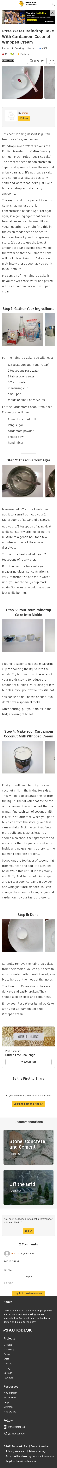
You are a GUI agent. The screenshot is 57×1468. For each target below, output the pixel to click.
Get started (10, 1397)
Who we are (10, 1411)
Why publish (10, 1393)
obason (15, 1253)
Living (7, 1368)
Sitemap (8, 1407)
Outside (8, 1373)
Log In (28, 1231)
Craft (6, 1359)
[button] (4, 4)
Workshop (9, 1349)
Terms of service (40, 1446)
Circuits (8, 1345)
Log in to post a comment (28, 1293)
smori (8, 48)
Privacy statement (16, 1451)
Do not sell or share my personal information (30, 1456)
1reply (9, 1282)
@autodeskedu (16, 1433)
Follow (24, 118)
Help (6, 1402)
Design (7, 1354)
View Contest (28, 1062)
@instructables (16, 1427)
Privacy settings (38, 1451)
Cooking (19, 48)
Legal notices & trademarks (21, 1461)
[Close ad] (52, 13)
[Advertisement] (28, 17)
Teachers (8, 1377)
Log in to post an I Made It (28, 1104)
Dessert (31, 48)
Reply (28, 1276)
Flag (10, 1270)
